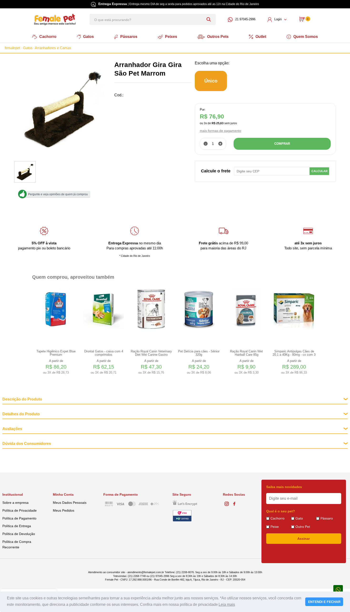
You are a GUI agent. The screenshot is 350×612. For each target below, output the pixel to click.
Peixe (274, 527)
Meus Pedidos (63, 510)
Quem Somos (305, 37)
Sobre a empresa (15, 502)
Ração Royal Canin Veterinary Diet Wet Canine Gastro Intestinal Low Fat (151, 353)
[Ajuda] (338, 589)
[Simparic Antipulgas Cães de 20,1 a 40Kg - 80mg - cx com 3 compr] (294, 309)
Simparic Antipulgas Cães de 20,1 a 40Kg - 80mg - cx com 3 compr (294, 353)
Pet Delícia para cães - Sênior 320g (199, 353)
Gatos (88, 37)
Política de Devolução (18, 534)
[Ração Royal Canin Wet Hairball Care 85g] (246, 309)
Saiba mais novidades (284, 487)
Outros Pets (218, 37)
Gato (299, 518)
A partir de (56, 366)
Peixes (171, 37)
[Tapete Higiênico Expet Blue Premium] (56, 309)
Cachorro (47, 37)
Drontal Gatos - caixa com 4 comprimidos (103, 353)
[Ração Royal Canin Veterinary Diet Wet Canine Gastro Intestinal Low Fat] (151, 309)
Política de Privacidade (19, 510)
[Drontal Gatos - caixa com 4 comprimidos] (103, 309)
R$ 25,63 (218, 123)
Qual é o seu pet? (280, 511)
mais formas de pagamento (220, 131)
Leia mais (227, 604)
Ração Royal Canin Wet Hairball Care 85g (246, 353)
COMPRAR (282, 143)
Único (210, 80)
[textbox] (153, 19)
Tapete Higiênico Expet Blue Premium (55, 353)
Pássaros (128, 37)
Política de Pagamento (19, 518)
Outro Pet (302, 527)
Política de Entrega (16, 526)
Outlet (260, 37)
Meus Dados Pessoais (69, 502)
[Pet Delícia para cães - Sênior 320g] (199, 309)
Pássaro (326, 518)
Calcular (319, 171)
